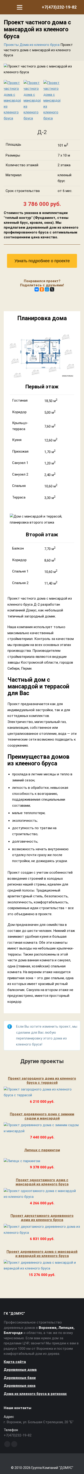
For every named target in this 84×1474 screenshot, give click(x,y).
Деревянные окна (19, 1386)
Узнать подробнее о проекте (42, 261)
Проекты (11, 45)
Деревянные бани (20, 1378)
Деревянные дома (20, 1370)
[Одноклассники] (42, 289)
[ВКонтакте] (37, 289)
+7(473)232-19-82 (59, 7)
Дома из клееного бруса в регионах (35, 1394)
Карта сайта (15, 1362)
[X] (52, 289)
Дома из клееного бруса (40, 45)
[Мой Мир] (47, 289)
